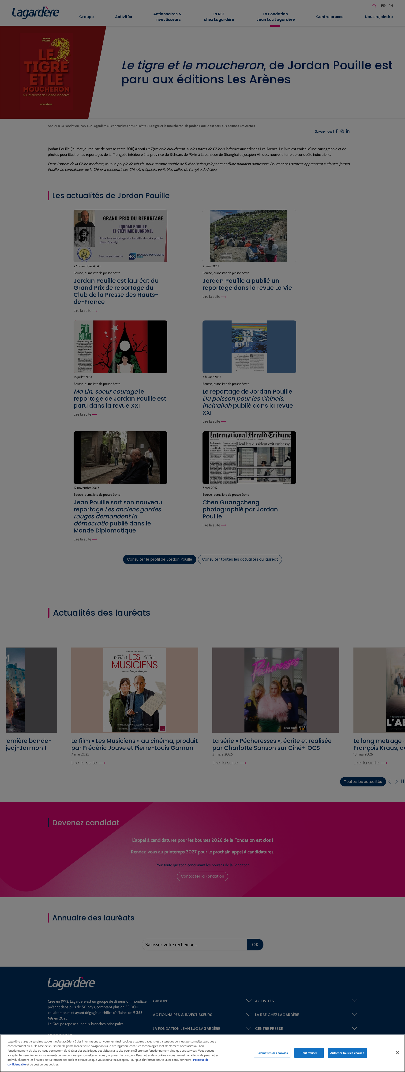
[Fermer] (397, 1053)
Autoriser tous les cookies (347, 1053)
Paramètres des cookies (272, 1053)
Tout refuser (309, 1053)
